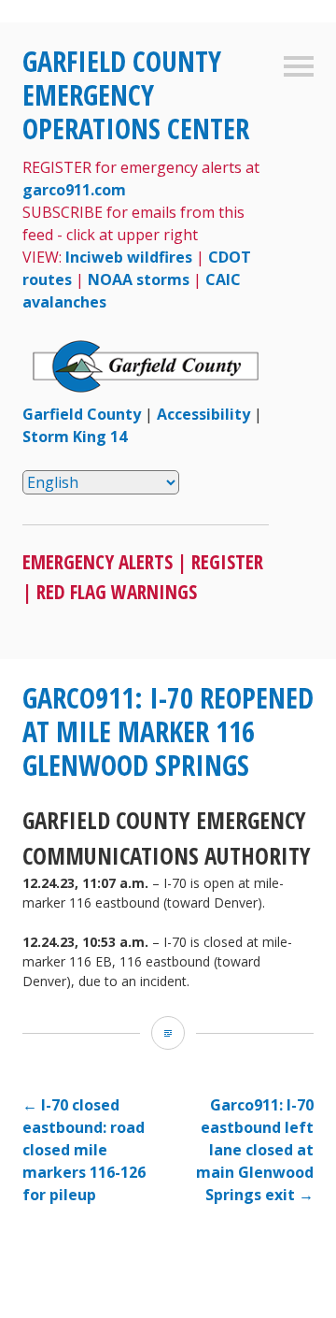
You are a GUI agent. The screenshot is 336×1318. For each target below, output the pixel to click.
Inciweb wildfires (128, 257)
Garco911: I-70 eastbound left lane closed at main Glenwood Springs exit (255, 1150)
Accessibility (203, 414)
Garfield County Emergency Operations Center (135, 95)
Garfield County (81, 414)
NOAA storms (138, 279)
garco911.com (74, 189)
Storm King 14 (74, 436)
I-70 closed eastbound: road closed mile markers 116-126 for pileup (84, 1150)
